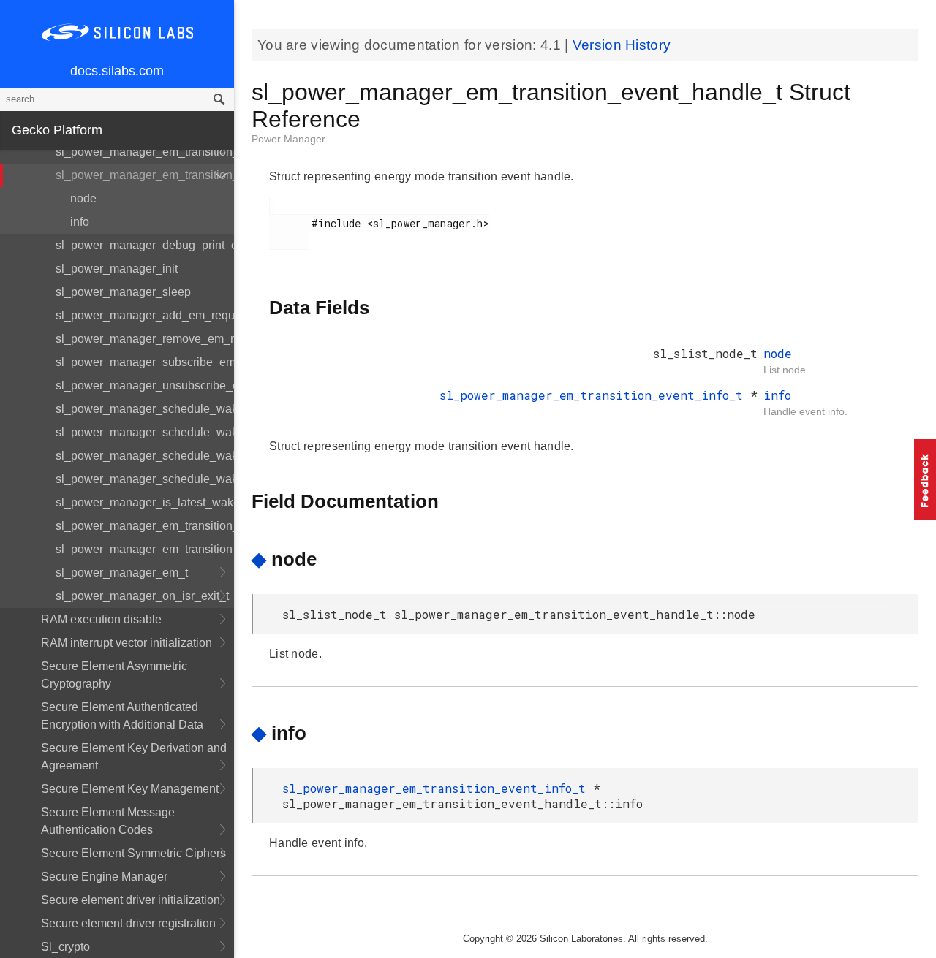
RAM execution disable (101, 619)
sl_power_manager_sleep (123, 292)
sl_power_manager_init (117, 268)
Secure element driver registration (128, 923)
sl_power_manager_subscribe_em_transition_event (145, 362)
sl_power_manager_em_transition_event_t (145, 526)
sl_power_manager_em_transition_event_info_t (145, 151)
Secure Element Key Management (130, 789)
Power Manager (288, 139)
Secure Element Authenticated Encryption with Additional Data (122, 716)
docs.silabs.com (117, 71)
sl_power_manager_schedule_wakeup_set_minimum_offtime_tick (145, 479)
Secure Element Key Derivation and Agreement (134, 757)
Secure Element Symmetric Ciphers (133, 853)
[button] (925, 479)
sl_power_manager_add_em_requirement (145, 315)
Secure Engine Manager (104, 876)
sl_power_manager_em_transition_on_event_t (145, 549)
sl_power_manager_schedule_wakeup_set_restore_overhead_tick (145, 432)
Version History (622, 45)
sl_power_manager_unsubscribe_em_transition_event (145, 385)
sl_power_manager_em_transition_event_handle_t (145, 175)
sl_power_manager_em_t (122, 572)
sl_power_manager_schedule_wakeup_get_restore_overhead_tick (145, 409)
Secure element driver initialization (130, 900)
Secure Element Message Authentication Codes (108, 821)
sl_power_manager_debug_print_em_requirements (145, 245)
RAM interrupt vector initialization (126, 642)
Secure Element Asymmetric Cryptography (114, 675)
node (83, 198)
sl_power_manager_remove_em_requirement (145, 338)
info (79, 222)
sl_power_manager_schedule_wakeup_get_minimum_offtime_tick (145, 455)
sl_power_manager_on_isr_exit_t (142, 596)
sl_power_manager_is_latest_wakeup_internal (145, 502)
